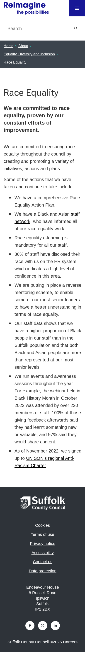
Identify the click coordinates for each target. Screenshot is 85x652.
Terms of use (42, 534)
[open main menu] (77, 8)
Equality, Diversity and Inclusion (29, 54)
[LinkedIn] (55, 625)
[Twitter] (42, 625)
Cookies (42, 525)
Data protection (42, 571)
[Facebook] (29, 625)
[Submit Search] (75, 28)
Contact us (42, 562)
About (23, 46)
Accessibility (43, 552)
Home (8, 46)
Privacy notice (42, 543)
